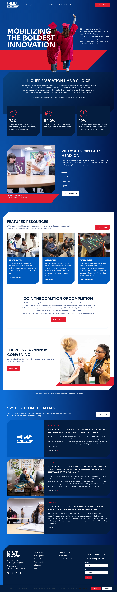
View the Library (15, 277)
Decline (107, 588)
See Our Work (103, 227)
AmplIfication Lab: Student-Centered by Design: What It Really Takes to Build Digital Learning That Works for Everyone (77, 469)
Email (87, 569)
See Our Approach (70, 194)
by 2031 (26, 129)
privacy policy (83, 588)
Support (64, 186)
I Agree (96, 588)
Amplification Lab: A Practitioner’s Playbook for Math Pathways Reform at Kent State (75, 508)
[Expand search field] (90, 5)
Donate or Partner (102, 5)
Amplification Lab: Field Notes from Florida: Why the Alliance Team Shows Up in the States (77, 431)
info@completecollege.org (16, 568)
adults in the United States (55, 124)
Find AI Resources (86, 280)
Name (87, 562)
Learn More (49, 280)
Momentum (66, 181)
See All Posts (103, 414)
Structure (65, 176)
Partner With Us (58, 320)
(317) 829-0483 (13, 566)
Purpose (64, 172)
